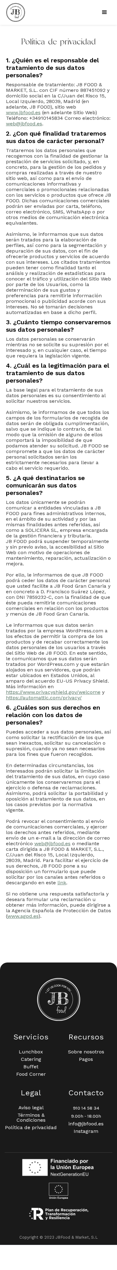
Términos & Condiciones (31, 1118)
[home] (14, 12)
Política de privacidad (31, 1127)
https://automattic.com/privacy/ (44, 698)
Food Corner (31, 1074)
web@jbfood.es (24, 124)
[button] (104, 12)
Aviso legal (31, 1107)
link (61, 883)
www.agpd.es (22, 916)
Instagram (86, 1131)
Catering (31, 1059)
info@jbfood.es (86, 1123)
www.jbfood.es (23, 112)
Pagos (86, 1059)
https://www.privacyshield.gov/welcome (53, 692)
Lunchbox (31, 1051)
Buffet (30, 1066)
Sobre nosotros (86, 1051)
